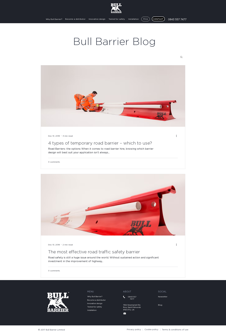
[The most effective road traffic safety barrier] (113, 205)
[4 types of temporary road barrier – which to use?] (113, 96)
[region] (42, 6)
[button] (181, 57)
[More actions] (177, 136)
